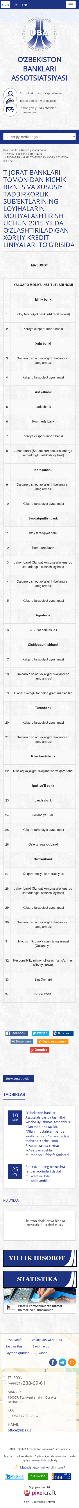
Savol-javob (41, 1346)
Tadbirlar (14, 1094)
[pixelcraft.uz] (39, 1492)
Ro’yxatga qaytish (18, 1078)
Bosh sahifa (14, 1340)
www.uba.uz (62, 1456)
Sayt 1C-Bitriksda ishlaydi (39, 1502)
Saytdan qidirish (17, 1353)
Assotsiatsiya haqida (47, 1340)
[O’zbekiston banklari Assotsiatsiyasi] (39, 31)
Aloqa (43, 1353)
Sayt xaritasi (14, 1346)
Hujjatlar (11, 1200)
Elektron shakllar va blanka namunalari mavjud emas (44, 1223)
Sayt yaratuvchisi (39, 1487)
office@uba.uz (19, 1430)
